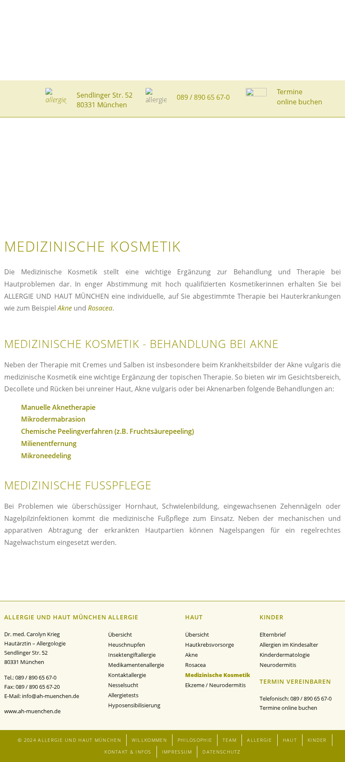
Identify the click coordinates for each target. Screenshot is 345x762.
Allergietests (123, 695)
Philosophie (195, 740)
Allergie (259, 740)
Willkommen (149, 740)
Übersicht (120, 634)
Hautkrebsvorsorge (209, 644)
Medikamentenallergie (136, 665)
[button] (15, 98)
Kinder (317, 740)
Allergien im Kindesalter (289, 644)
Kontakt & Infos (127, 752)
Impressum (177, 752)
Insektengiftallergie (132, 654)
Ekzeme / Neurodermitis (215, 685)
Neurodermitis (278, 665)
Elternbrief (273, 634)
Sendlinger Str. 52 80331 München (105, 99)
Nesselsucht (123, 685)
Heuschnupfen (126, 644)
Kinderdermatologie (285, 654)
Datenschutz (221, 752)
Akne (65, 308)
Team (229, 740)
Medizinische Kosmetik (217, 675)
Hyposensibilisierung (134, 705)
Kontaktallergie (127, 675)
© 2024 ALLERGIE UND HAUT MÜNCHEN (69, 740)
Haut (290, 740)
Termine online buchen (288, 708)
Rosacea (100, 308)
